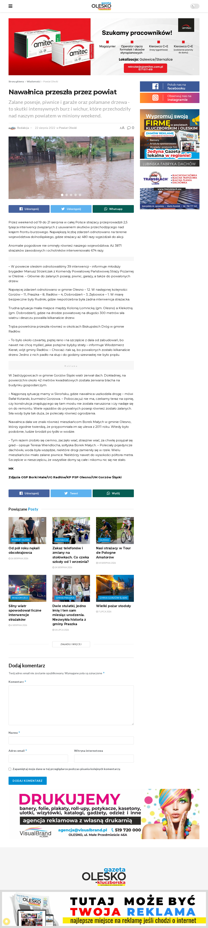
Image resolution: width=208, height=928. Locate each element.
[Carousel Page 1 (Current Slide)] (62, 195)
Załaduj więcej (71, 644)
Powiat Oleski (50, 81)
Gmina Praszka (65, 597)
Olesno (104, 540)
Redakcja (23, 127)
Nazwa (14, 732)
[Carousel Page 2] (66, 195)
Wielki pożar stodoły (113, 606)
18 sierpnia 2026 (107, 562)
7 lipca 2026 (104, 611)
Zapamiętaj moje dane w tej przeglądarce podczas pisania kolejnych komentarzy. (66, 769)
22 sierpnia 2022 (45, 127)
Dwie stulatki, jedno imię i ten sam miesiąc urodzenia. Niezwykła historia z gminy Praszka (69, 615)
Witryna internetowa (88, 750)
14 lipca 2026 (61, 629)
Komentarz (17, 682)
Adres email (18, 751)
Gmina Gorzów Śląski (113, 597)
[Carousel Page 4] (75, 195)
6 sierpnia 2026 (18, 625)
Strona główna (16, 81)
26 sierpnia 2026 (19, 558)
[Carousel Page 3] (71, 195)
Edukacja (62, 540)
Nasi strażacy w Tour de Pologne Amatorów (113, 552)
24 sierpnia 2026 (63, 567)
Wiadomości (33, 81)
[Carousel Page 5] (80, 195)
